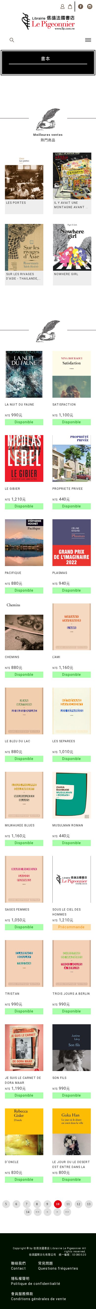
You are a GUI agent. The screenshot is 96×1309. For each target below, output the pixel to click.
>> (67, 1212)
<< (38, 1212)
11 (68, 1204)
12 (78, 1204)
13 (89, 1204)
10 (58, 1204)
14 (28, 1212)
